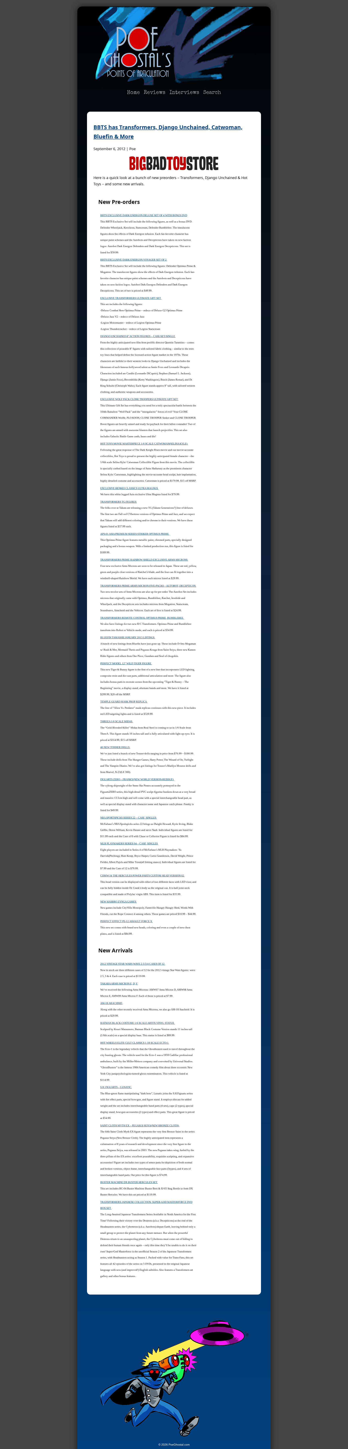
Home (133, 92)
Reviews (154, 92)
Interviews (184, 92)
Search (212, 92)
